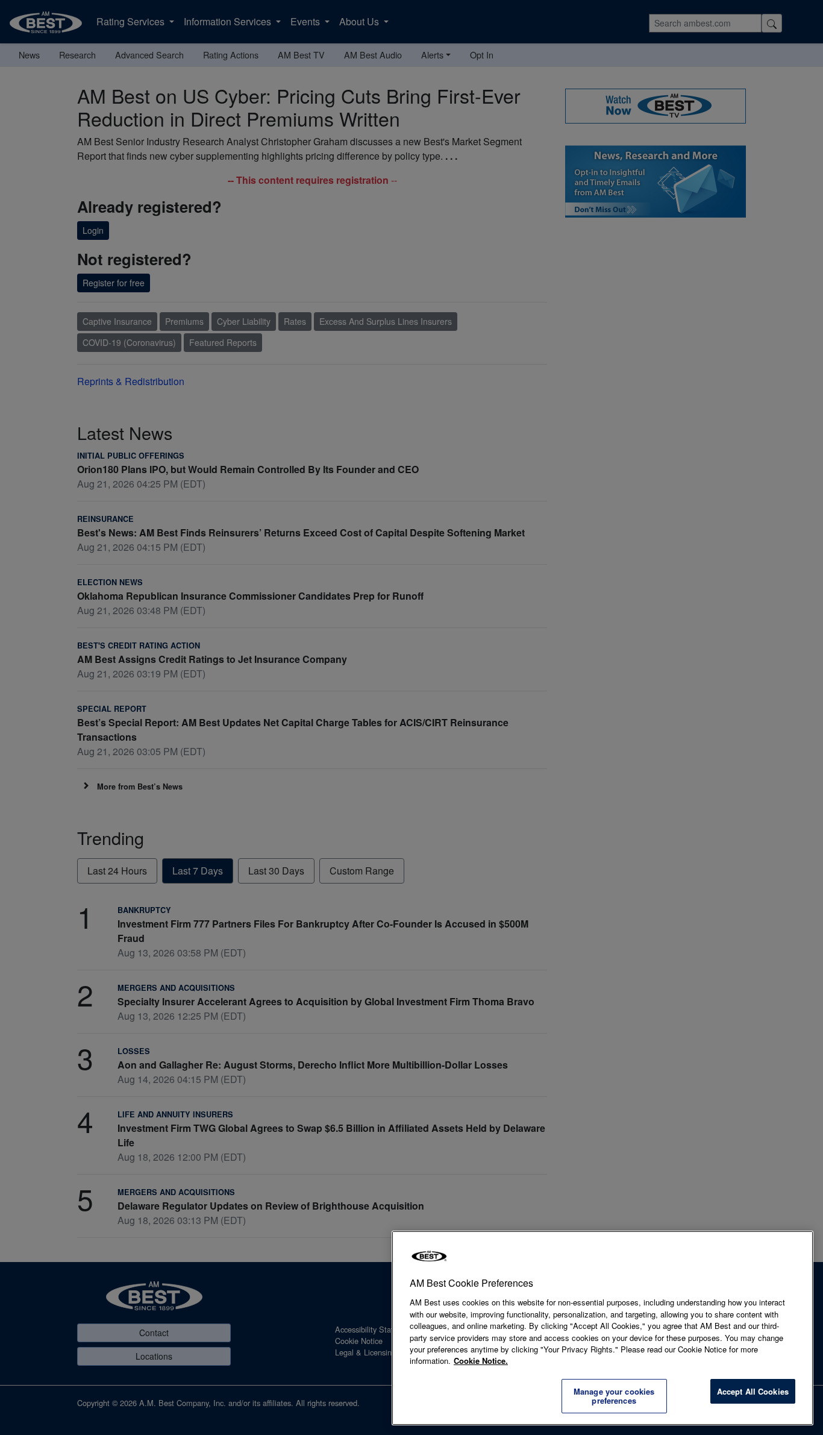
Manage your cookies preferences (614, 1396)
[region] (602, 1328)
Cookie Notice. (481, 1360)
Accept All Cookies (753, 1391)
